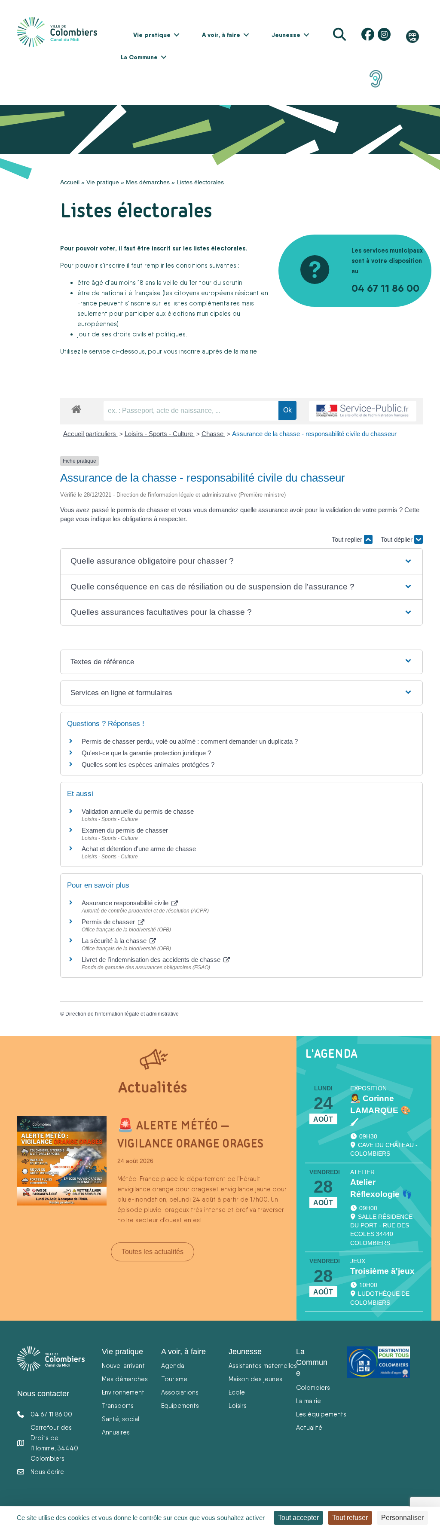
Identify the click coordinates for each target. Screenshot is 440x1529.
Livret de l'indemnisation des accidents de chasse (152, 959)
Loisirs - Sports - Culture (160, 433)
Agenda (172, 1365)
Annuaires (116, 1432)
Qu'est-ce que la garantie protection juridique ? (146, 753)
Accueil (69, 182)
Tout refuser (350, 1517)
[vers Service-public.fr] (362, 411)
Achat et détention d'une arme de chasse (139, 848)
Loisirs (238, 1405)
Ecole (237, 1392)
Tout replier (348, 539)
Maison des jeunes (255, 1379)
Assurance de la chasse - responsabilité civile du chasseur (314, 433)
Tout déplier (397, 539)
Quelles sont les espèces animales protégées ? (148, 764)
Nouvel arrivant (123, 1365)
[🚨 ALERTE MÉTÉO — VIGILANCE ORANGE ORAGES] (62, 1160)
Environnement (123, 1392)
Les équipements (321, 1414)
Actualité (309, 1427)
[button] (177, 35)
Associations (180, 1392)
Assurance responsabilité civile (126, 902)
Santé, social (120, 1418)
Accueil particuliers (90, 433)
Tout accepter (298, 1517)
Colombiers (313, 1387)
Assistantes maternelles (263, 1365)
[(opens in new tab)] (376, 78)
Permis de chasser (109, 921)
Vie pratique (152, 35)
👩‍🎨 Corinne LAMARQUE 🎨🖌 (380, 1110)
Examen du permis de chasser (126, 830)
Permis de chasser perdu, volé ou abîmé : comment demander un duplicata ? (190, 741)
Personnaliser (402, 1517)
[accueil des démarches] (76, 408)
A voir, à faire (221, 35)
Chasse (213, 433)
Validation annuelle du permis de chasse (138, 811)
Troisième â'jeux (382, 1271)
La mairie (308, 1400)
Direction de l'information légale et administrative (122, 1014)
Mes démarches (148, 182)
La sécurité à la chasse (115, 940)
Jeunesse (286, 35)
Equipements (180, 1405)
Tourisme (174, 1379)
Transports (118, 1405)
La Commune (139, 57)
